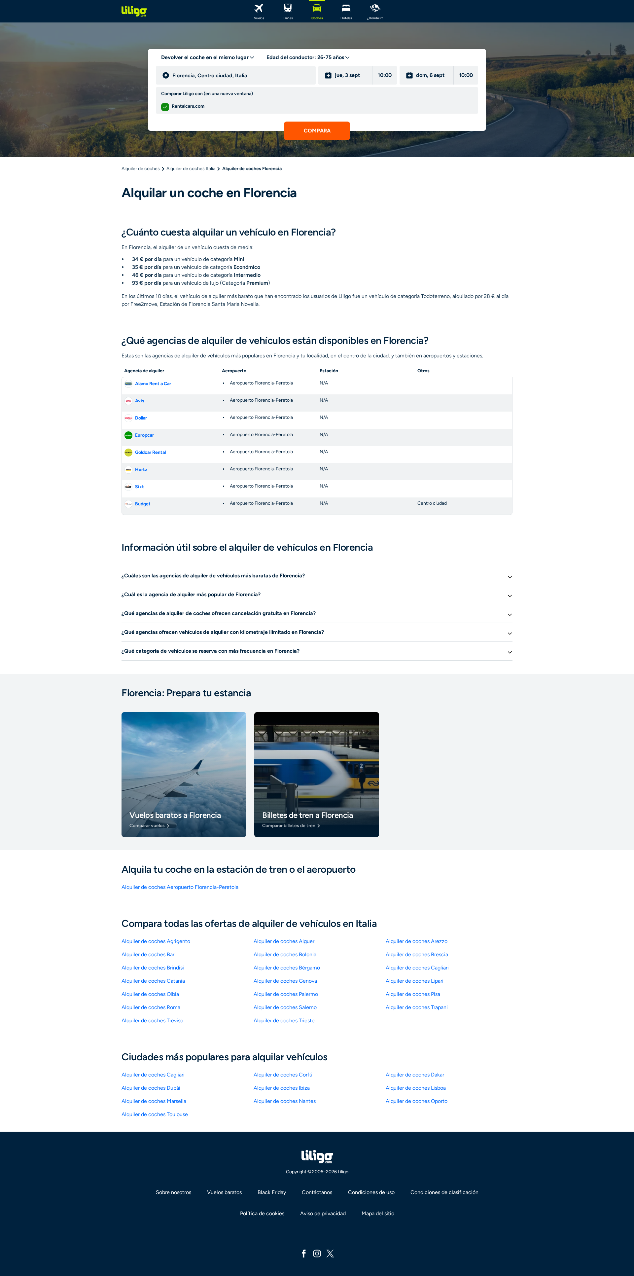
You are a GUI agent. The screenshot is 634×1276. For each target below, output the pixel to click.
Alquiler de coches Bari (149, 954)
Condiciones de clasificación (444, 1192)
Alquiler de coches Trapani (417, 1007)
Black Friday (272, 1192)
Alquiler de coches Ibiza (282, 1088)
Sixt (139, 487)
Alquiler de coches (141, 168)
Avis (139, 401)
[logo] (134, 11)
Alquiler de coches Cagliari (417, 968)
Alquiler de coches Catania (153, 981)
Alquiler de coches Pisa (413, 994)
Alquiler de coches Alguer (284, 941)
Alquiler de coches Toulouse (155, 1114)
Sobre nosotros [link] (173, 1192)
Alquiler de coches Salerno (285, 1007)
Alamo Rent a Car (153, 383)
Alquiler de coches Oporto (416, 1101)
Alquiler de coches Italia (190, 168)
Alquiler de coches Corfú (283, 1075)
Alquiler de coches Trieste (284, 1020)
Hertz (141, 469)
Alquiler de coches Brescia (417, 954)
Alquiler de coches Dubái (151, 1088)
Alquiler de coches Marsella (154, 1101)
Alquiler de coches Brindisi (153, 968)
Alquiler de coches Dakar (415, 1075)
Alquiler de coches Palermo (286, 994)
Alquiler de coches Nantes (285, 1101)
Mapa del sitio (378, 1213)
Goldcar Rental (150, 452)
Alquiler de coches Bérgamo (287, 968)
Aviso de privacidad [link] (323, 1213)
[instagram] (317, 1253)
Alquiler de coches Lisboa (416, 1088)
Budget (143, 504)
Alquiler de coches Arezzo (416, 941)
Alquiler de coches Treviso (152, 1020)
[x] (330, 1253)
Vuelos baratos (224, 1192)
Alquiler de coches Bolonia (285, 954)
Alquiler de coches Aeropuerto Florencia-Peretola (180, 887)
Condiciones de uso (371, 1192)
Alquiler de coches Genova (285, 981)
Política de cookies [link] (262, 1213)
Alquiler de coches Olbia (150, 994)
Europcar (144, 435)
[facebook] (303, 1253)
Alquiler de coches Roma (151, 1007)
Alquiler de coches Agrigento (156, 941)
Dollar (141, 418)
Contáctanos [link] (317, 1192)
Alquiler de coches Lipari (414, 981)
